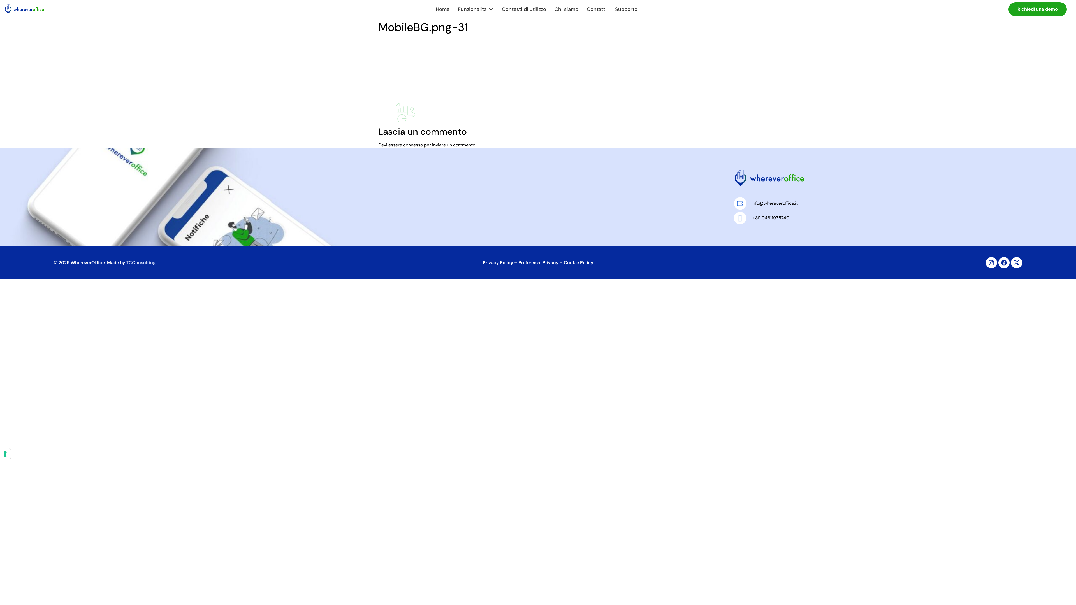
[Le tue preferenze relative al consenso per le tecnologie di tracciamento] (5, 453)
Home (442, 9)
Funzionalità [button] (472, 9)
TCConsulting (141, 263)
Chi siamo (566, 9)
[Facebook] (1004, 262)
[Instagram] (991, 262)
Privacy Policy (498, 263)
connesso (413, 145)
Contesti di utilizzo (524, 9)
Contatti (597, 9)
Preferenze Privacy (538, 263)
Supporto (626, 9)
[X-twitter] (1016, 262)
